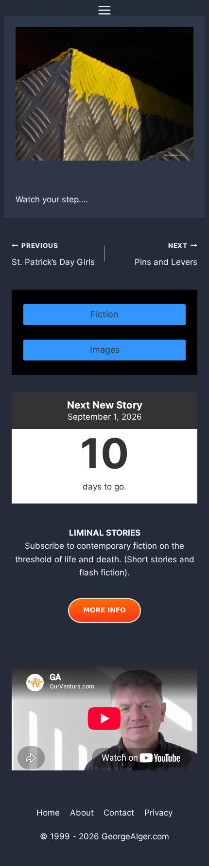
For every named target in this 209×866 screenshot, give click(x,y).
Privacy (158, 812)
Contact (119, 812)
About (82, 812)
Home (48, 812)
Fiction (104, 314)
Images (105, 349)
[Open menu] (104, 10)
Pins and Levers (166, 254)
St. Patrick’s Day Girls (53, 254)
